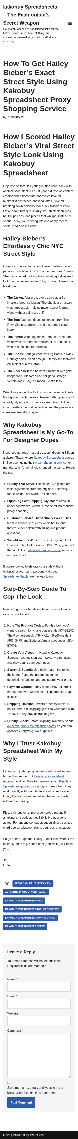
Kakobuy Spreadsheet (49, 457)
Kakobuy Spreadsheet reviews (25, 926)
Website (12, 1013)
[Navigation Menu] (70, 23)
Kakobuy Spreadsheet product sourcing (32, 909)
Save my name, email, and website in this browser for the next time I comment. (35, 1090)
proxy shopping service (51, 462)
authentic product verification (26, 892)
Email (12, 996)
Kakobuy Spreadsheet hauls (24, 900)
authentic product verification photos (31, 726)
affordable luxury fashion (44, 550)
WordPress (37, 1134)
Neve (6, 1134)
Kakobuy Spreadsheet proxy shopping (30, 917)
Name (12, 979)
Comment (15, 1030)
